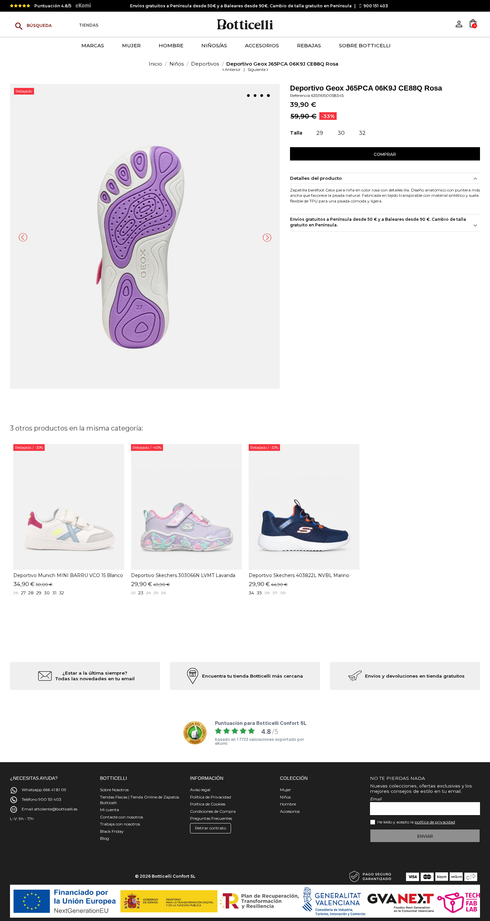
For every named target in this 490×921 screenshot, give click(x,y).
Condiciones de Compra (213, 811)
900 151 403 (375, 5)
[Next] (267, 237)
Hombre (288, 803)
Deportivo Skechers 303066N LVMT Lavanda (183, 575)
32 (61, 592)
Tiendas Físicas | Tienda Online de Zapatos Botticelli (139, 799)
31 (54, 592)
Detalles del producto (316, 178)
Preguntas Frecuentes (211, 818)
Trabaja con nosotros (120, 823)
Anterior (233, 69)
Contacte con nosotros (121, 816)
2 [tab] (255, 95)
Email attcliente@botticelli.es (49, 808)
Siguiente (257, 69)
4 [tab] (268, 95)
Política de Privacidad (210, 796)
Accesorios (290, 811)
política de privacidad (435, 821)
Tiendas (88, 25)
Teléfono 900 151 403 (41, 799)
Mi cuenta (109, 809)
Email (375, 798)
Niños (285, 796)
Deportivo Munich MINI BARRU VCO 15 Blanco (68, 575)
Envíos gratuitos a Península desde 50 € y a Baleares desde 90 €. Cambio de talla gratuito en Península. (378, 222)
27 (23, 592)
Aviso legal (200, 789)
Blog (104, 838)
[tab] (385, 223)
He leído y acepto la (416, 821)
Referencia (300, 95)
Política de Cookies (207, 803)
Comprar (385, 154)
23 (140, 592)
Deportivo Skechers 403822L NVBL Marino (299, 575)
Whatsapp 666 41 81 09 (44, 789)
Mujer (285, 789)
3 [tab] (261, 95)
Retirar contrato (210, 827)
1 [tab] (248, 95)
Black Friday (112, 831)
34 (251, 592)
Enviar (425, 836)
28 (31, 592)
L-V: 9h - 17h (22, 818)
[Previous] (23, 237)
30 (47, 592)
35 (259, 592)
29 (38, 592)
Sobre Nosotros (114, 789)
